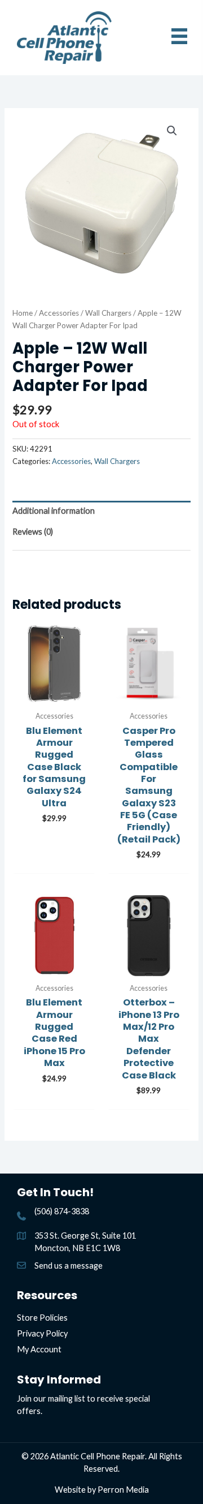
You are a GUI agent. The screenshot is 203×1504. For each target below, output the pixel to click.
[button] (172, 131)
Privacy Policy (42, 1333)
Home (22, 312)
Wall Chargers (108, 312)
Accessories (59, 312)
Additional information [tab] (53, 510)
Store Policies (42, 1317)
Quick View (54, 695)
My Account (39, 1349)
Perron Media (123, 1489)
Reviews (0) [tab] (32, 531)
